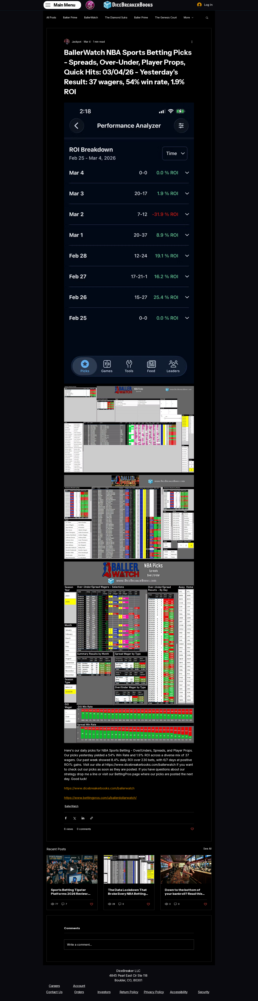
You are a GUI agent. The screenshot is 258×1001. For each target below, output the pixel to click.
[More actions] (192, 41)
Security (204, 992)
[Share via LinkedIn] (83, 818)
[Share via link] (91, 818)
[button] (207, 17)
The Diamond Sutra (116, 17)
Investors (103, 992)
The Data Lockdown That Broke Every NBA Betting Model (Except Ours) (127, 892)
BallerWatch (91, 17)
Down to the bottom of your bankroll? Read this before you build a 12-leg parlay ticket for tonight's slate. (184, 892)
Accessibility (179, 992)
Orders (79, 992)
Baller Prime (141, 17)
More (187, 17)
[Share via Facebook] (65, 818)
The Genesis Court (166, 17)
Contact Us (54, 992)
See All (207, 848)
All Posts (51, 17)
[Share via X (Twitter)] (74, 818)
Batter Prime (70, 17)
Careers (54, 986)
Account (79, 986)
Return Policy (129, 992)
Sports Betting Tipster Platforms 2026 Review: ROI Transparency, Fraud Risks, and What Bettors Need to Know (70, 892)
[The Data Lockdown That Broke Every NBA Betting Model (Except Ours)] (129, 869)
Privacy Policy (154, 992)
